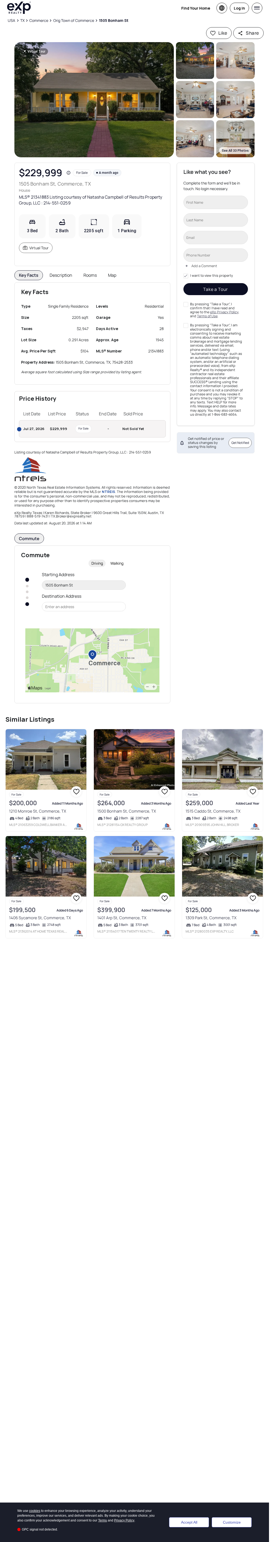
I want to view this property (211, 276)
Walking (116, 563)
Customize (232, 1522)
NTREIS (108, 491)
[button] (94, 99)
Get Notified (240, 442)
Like (222, 33)
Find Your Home (195, 8)
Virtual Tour (39, 247)
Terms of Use (207, 316)
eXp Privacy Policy (224, 312)
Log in (239, 8)
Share (252, 33)
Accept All (189, 1522)
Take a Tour (215, 289)
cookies (34, 1511)
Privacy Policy (124, 1520)
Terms (102, 1520)
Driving (97, 563)
